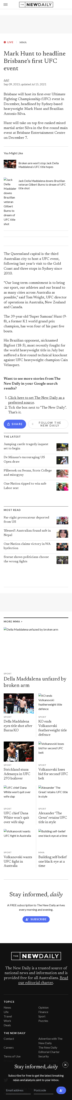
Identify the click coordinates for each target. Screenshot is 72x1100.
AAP (6, 80)
